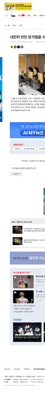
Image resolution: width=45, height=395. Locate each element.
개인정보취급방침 (39, 369)
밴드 (22, 47)
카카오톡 (11, 47)
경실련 (17, 148)
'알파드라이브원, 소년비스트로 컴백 (26, 337)
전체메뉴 (6, 15)
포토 (29, 15)
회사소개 (7, 369)
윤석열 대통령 (29, 148)
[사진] (23, 281)
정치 (35, 15)
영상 (19, 15)
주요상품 (17, 369)
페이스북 (15, 47)
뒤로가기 (17, 174)
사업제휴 (26, 369)
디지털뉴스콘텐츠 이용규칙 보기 (24, 168)
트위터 (18, 47)
